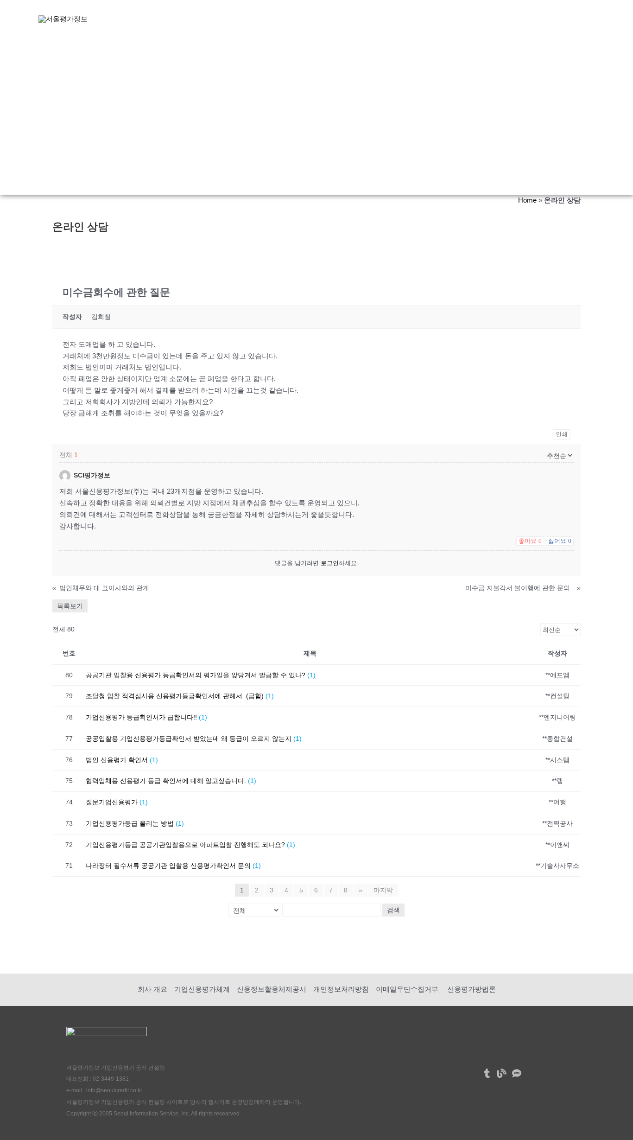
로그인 (330, 563)
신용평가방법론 (470, 989)
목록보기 (70, 606)
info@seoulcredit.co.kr (114, 1090)
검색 (393, 910)
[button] (234, 18)
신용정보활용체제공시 (271, 989)
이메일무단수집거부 (407, 989)
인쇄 (562, 434)
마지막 (383, 890)
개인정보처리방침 (341, 989)
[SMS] (516, 1073)
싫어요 (559, 540)
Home (527, 200)
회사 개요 (152, 989)
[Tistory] (487, 1073)
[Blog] (501, 1073)
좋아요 (530, 540)
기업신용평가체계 (202, 989)
